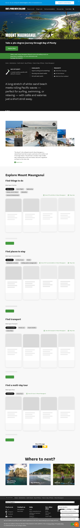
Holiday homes (20, 260)
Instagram (10, 515)
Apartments (9, 260)
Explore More (12, 48)
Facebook (10, 517)
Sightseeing (30, 189)
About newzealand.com (35, 515)
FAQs (30, 513)
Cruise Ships (10, 330)
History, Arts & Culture (12, 192)
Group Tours (20, 395)
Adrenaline (24, 192)
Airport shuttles (32, 327)
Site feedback (20, 513)
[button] (30, 9)
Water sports (10, 189)
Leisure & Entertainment (13, 195)
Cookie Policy (60, 523)
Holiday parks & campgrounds (28, 263)
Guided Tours (10, 395)
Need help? (20, 515)
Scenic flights (20, 189)
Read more (19, 162)
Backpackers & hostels (12, 263)
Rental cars (21, 327)
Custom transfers (11, 327)
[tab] (18, 142)
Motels (28, 260)
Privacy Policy (50, 523)
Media (46, 514)
